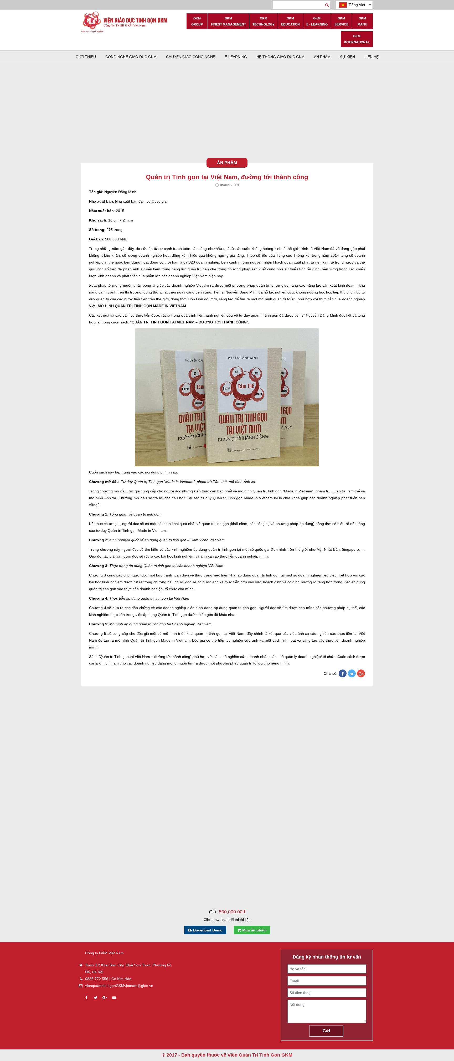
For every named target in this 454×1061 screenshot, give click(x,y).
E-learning (236, 57)
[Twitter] (352, 674)
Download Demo (208, 930)
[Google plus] (105, 998)
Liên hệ (371, 57)
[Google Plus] (361, 674)
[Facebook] (343, 674)
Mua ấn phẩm (254, 930)
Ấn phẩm (322, 57)
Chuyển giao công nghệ (190, 57)
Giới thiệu (86, 57)
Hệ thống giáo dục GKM (280, 57)
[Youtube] (114, 998)
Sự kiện (347, 57)
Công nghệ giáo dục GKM (131, 57)
